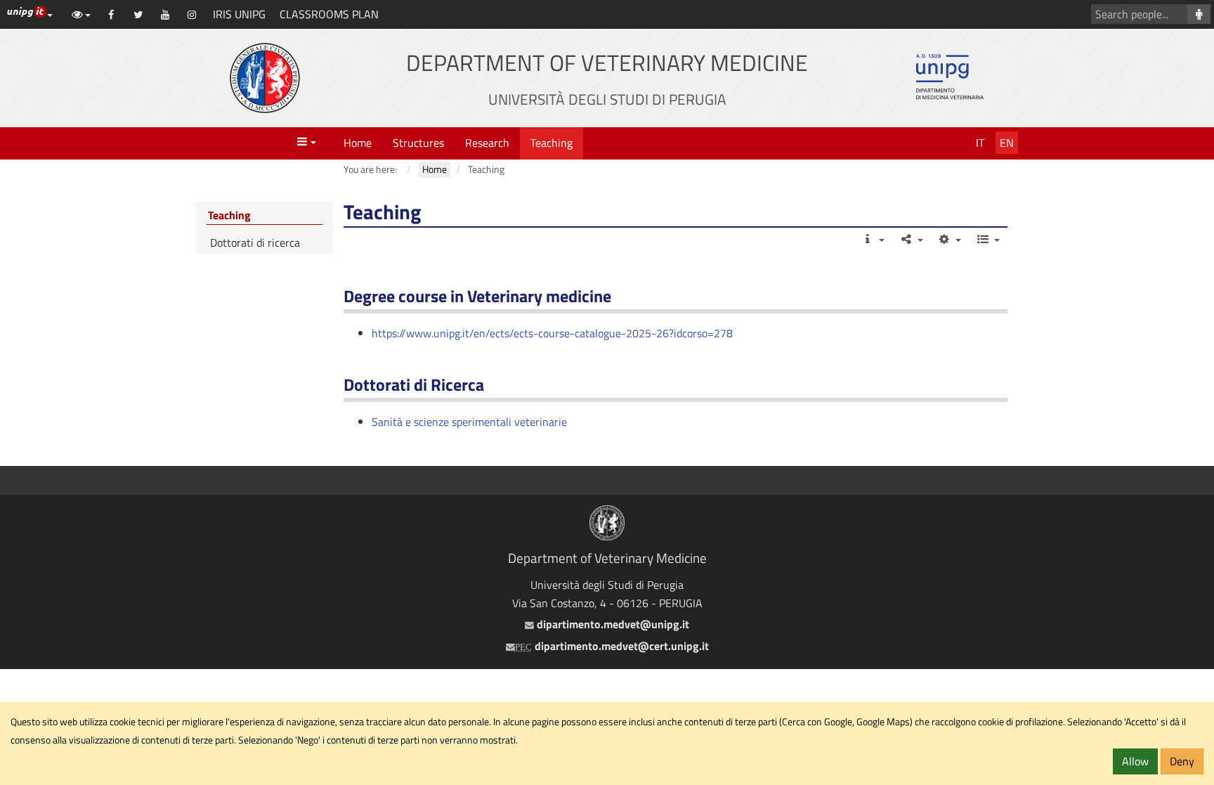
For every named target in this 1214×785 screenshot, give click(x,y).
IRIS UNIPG (239, 14)
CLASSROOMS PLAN (329, 14)
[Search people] (1198, 14)
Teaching (551, 142)
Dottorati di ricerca (255, 242)
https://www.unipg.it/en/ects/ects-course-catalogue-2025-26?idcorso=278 (552, 333)
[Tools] (949, 238)
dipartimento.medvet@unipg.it (611, 624)
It (980, 142)
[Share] (911, 238)
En (1007, 142)
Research (487, 142)
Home (358, 142)
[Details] (873, 238)
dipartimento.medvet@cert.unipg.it (612, 645)
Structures (418, 142)
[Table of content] (987, 238)
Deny (1182, 761)
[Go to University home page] (265, 78)
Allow (1135, 761)
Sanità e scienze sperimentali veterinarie (469, 421)
